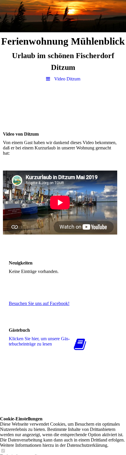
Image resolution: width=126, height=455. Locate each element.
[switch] (3, 451)
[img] (63, 16)
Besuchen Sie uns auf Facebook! (39, 303)
